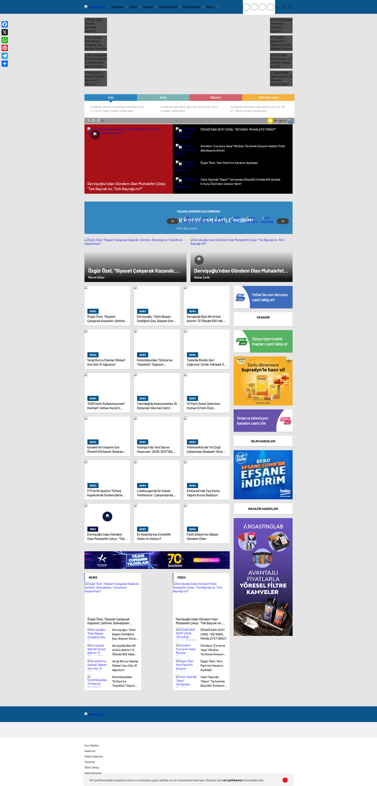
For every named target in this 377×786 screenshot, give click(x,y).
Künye (210, 7)
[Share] (5, 64)
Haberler (118, 7)
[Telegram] (5, 56)
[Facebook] (5, 24)
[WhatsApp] (5, 40)
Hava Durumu (168, 7)
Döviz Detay (91, 767)
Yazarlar (148, 7)
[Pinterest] (5, 48)
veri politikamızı (232, 780)
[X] (5, 32)
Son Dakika (91, 745)
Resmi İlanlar (191, 7)
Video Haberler (93, 756)
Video (133, 7)
